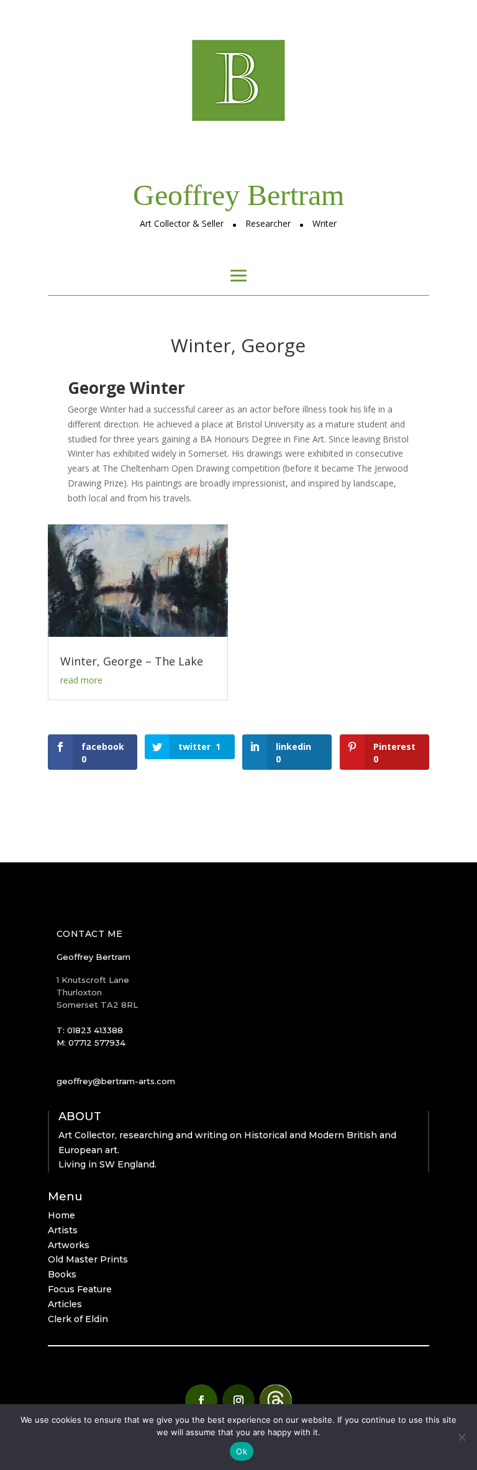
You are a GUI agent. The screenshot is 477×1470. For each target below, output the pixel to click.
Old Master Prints (88, 1259)
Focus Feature (80, 1289)
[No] (461, 1437)
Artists (63, 1230)
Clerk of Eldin (78, 1319)
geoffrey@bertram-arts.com (116, 1081)
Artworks (68, 1245)
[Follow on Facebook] (201, 1400)
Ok (241, 1451)
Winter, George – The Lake (131, 661)
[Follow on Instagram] (238, 1400)
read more (81, 680)
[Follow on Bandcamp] (276, 1400)
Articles (65, 1304)
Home (61, 1215)
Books (62, 1274)
